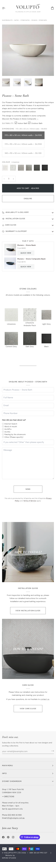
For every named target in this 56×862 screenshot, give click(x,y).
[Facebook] (3, 837)
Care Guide (10, 225)
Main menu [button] (7, 765)
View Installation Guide (27, 611)
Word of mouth (10, 426)
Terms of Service (29, 501)
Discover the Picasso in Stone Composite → (20, 119)
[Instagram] (13, 837)
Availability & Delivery (17, 212)
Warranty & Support (16, 231)
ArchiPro (7, 429)
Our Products (7, 20)
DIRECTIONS (9, 796)
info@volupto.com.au (16, 818)
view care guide (28, 708)
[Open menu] (6, 8)
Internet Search (10, 424)
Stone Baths (25, 20)
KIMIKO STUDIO (9, 858)
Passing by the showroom (15, 434)
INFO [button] (4, 773)
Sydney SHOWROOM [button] (12, 781)
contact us (44, 699)
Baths (16, 20)
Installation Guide (15, 219)
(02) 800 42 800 (15, 815)
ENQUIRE (28, 198)
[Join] (52, 751)
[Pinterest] (8, 837)
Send (28, 489)
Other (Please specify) (13, 437)
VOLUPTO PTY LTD (12, 853)
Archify (7, 432)
